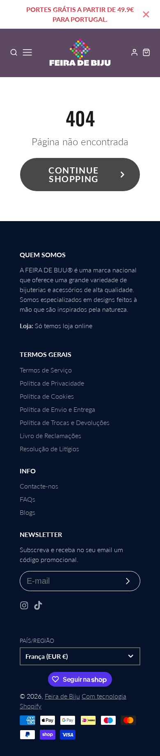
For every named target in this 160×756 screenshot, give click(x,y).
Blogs (27, 512)
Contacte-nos (39, 486)
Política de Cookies (47, 396)
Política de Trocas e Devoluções (65, 422)
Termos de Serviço (46, 370)
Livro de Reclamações (50, 435)
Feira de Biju (62, 696)
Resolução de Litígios (49, 448)
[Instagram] (24, 605)
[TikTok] (38, 605)
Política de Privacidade (52, 383)
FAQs (27, 499)
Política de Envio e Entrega (57, 409)
